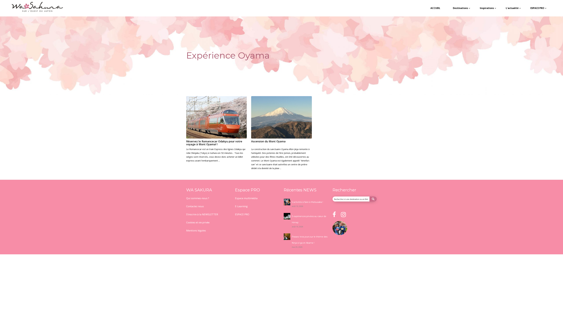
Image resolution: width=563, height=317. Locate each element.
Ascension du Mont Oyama (268, 141)
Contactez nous (195, 206)
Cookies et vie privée (198, 222)
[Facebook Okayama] (340, 234)
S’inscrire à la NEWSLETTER (202, 214)
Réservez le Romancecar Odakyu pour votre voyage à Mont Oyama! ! (214, 143)
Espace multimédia (246, 198)
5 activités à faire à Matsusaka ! (307, 202)
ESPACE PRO (242, 214)
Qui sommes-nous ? (197, 198)
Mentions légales (196, 230)
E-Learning (241, 206)
